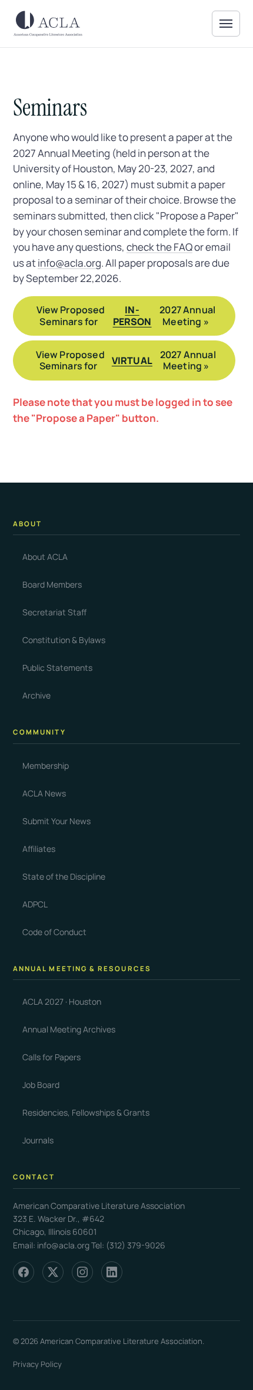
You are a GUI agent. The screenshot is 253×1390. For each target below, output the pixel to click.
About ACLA (45, 556)
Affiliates (38, 848)
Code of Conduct (54, 931)
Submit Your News (56, 821)
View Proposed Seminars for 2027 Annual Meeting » (125, 315)
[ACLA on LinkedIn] (111, 1272)
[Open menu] (226, 24)
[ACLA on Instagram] (82, 1272)
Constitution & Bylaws (63, 639)
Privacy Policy (37, 1364)
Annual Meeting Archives (68, 1029)
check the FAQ (159, 247)
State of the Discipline (63, 876)
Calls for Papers (51, 1057)
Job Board (40, 1084)
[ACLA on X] (53, 1272)
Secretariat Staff (54, 612)
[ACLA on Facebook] (23, 1272)
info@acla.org (69, 263)
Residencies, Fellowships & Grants (85, 1112)
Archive (36, 695)
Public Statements (57, 667)
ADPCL (35, 904)
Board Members (52, 584)
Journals (38, 1140)
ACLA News (44, 793)
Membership (45, 765)
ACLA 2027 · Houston (61, 1001)
